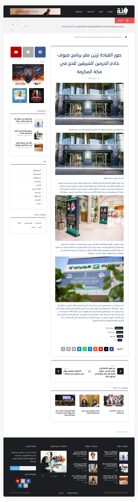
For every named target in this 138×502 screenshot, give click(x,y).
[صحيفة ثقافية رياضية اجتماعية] (122, 11)
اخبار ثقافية (37, 178)
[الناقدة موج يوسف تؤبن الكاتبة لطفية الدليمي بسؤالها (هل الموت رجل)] (93, 468)
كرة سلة (38, 192)
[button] (69, 11)
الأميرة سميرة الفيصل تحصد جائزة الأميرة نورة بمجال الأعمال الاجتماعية (79, 477)
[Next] (27, 26)
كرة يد (38, 203)
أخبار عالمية (112, 336)
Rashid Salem (109, 328)
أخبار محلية (37, 174)
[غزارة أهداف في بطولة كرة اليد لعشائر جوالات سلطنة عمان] (38, 123)
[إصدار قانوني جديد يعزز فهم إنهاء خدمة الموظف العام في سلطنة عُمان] (93, 456)
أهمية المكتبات (28, 223)
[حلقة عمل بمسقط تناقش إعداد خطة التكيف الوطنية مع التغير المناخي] (38, 147)
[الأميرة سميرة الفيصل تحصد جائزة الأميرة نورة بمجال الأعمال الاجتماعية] (93, 480)
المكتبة (33, 227)
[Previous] (25, 26)
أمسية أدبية (38, 223)
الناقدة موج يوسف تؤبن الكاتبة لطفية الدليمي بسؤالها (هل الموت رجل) (80, 465)
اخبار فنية (37, 181)
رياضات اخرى (36, 189)
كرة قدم (38, 200)
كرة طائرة (37, 196)
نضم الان (14, 468)
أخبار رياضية (37, 170)
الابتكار (19, 223)
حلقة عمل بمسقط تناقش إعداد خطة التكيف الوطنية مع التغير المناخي (99, 26)
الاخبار (39, 185)
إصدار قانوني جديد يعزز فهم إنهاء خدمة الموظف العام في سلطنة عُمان (80, 453)
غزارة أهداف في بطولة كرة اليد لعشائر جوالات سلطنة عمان (23, 121)
